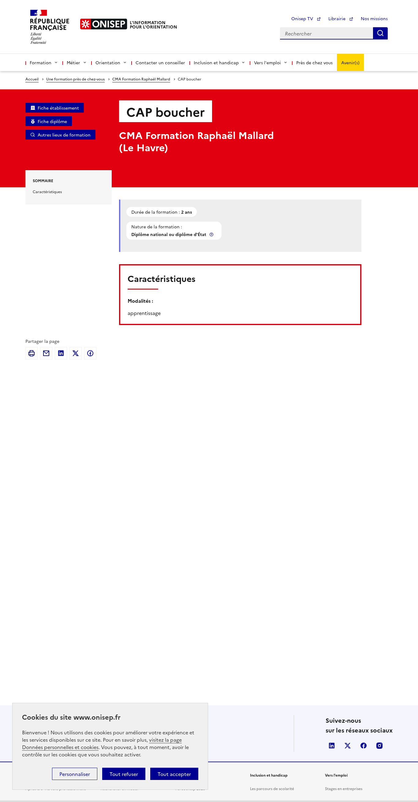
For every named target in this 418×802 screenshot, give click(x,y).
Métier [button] (73, 62)
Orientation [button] (107, 62)
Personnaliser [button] (74, 773)
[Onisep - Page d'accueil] (103, 24)
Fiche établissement (58, 108)
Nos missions (374, 18)
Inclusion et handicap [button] (216, 62)
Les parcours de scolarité (272, 788)
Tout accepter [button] (174, 773)
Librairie (337, 18)
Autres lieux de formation (64, 135)
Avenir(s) (350, 62)
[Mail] (46, 353)
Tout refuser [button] (124, 773)
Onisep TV (302, 18)
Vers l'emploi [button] (267, 62)
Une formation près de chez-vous (75, 78)
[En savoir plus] (212, 234)
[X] (75, 353)
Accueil (32, 78)
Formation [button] (40, 62)
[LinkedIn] (61, 353)
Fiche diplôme (52, 121)
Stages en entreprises (343, 788)
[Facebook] (90, 353)
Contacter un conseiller (160, 62)
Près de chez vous (314, 62)
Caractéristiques (47, 191)
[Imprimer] (31, 353)
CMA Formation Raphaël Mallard (141, 78)
